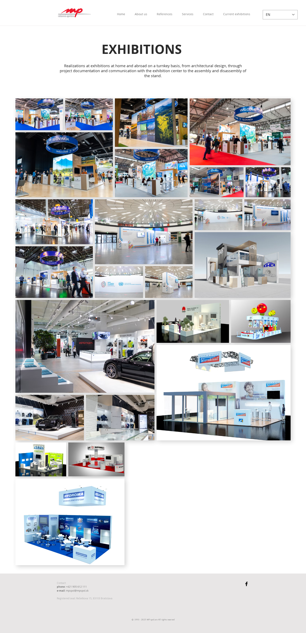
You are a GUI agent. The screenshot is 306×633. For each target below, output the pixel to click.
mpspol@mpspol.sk (77, 590)
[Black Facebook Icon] (246, 584)
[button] (236, 12)
